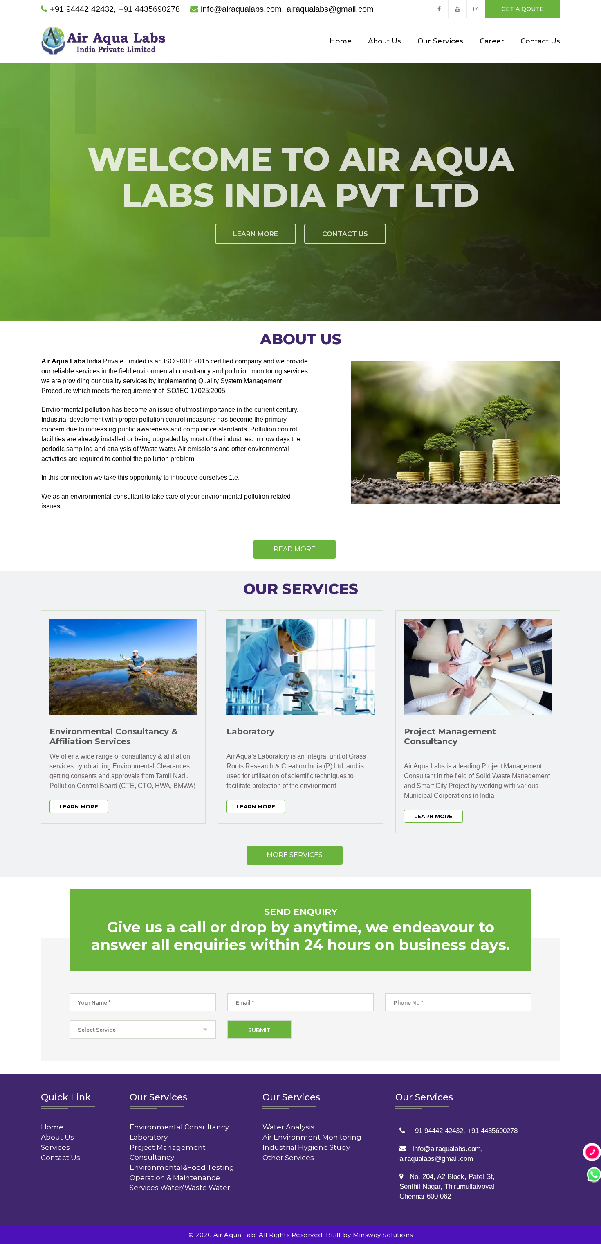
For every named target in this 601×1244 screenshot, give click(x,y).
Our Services (440, 41)
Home (341, 41)
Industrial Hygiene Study (306, 1147)
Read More (295, 549)
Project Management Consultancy (450, 736)
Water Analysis (288, 1127)
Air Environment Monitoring (311, 1137)
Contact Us (540, 41)
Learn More (79, 806)
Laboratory (250, 731)
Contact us (304, 234)
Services (55, 1147)
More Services (295, 855)
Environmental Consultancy (179, 1127)
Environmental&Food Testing (182, 1167)
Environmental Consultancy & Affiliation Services (113, 736)
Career (492, 41)
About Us (384, 41)
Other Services (288, 1158)
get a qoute (522, 9)
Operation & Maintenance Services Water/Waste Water (180, 1183)
